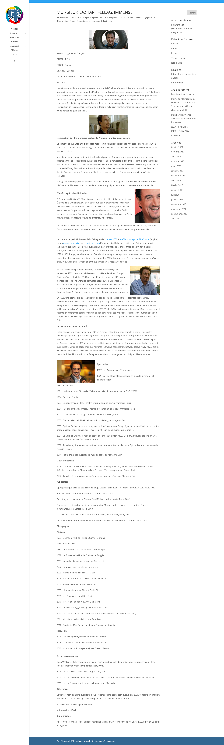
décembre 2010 (178, 204)
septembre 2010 (179, 213)
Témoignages (178, 58)
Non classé (176, 62)
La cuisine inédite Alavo (182, 94)
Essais (174, 53)
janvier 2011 (177, 199)
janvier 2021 (177, 147)
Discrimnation (136, 17)
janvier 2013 (177, 170)
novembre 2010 (178, 209)
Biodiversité (177, 82)
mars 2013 (176, 166)
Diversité (14, 46)
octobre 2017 (177, 151)
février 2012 (177, 185)
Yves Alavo (64, 17)
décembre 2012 (178, 175)
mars (109, 239)
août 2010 (176, 218)
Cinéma (126, 17)
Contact (14, 55)
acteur (66, 243)
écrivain (87, 243)
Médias (14, 50)
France (79, 21)
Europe (72, 21)
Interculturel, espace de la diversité (97, 21)
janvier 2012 (177, 190)
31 (105, 239)
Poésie (14, 42)
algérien (96, 243)
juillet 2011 (176, 194)
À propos (14, 33)
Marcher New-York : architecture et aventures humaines (183, 118)
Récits (174, 48)
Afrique (86, 17)
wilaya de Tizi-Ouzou (139, 239)
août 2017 (176, 156)
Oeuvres (14, 37)
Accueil (14, 29)
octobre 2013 (177, 161)
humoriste (76, 243)
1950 (115, 239)
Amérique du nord (114, 17)
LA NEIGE (175, 135)
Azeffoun (124, 239)
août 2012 (176, 180)
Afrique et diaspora (98, 17)
